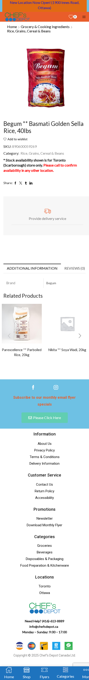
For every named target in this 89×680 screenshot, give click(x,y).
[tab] (32, 268)
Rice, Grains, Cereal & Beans (29, 31)
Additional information (32, 268)
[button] (80, 335)
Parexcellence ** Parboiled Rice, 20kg (22, 352)
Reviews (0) (74, 268)
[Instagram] (56, 387)
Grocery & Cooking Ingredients (45, 26)
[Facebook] (33, 387)
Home (12, 26)
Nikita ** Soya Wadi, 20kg (67, 350)
